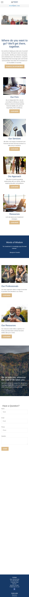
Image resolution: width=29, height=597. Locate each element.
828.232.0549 (16, 579)
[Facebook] (14, 589)
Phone (3, 427)
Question (3, 436)
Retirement (14, 595)
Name (2, 408)
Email (2, 418)
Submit (5, 449)
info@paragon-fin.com (14, 586)
